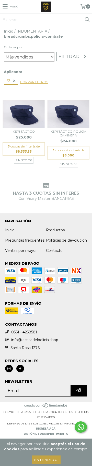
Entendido (46, 460)
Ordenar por (13, 47)
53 (8, 80)
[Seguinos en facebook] (20, 368)
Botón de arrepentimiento (46, 433)
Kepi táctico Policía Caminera (68, 133)
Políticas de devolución (66, 240)
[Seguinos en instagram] (9, 368)
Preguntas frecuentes (24, 240)
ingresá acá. (46, 428)
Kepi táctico (24, 131)
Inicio (8, 31)
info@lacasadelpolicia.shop (34, 340)
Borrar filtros (34, 82)
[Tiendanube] (46, 407)
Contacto (54, 250)
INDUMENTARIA (32, 31)
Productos (55, 230)
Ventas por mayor (21, 250)
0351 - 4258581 (24, 332)
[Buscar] (87, 19)
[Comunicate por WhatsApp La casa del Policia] (81, 427)
